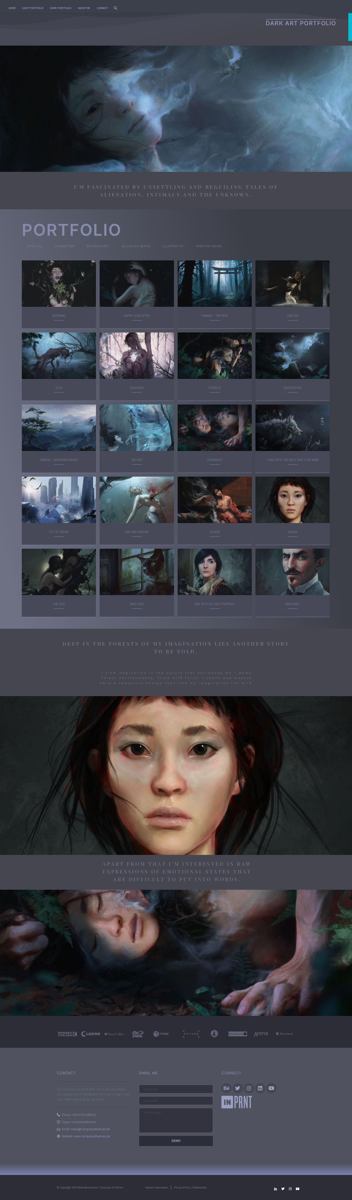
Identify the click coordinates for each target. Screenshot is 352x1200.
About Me (84, 8)
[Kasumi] (287, 499)
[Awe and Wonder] (137, 499)
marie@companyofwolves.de (90, 1129)
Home (12, 8)
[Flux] (54, 355)
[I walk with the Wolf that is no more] (287, 427)
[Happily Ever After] (137, 283)
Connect (102, 8)
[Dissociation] (287, 355)
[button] (115, 8)
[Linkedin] (260, 1088)
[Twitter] (283, 1188)
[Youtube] (297, 1188)
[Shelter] (287, 283)
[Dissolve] (209, 355)
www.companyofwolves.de (92, 1136)
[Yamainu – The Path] (209, 283)
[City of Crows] (54, 499)
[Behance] (226, 1088)
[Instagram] (249, 1088)
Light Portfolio (33, 8)
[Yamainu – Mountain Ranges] (59, 427)
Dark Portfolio (60, 8)
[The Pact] (137, 427)
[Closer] (215, 499)
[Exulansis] (132, 355)
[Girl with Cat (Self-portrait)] (215, 571)
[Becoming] (54, 283)
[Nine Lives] (137, 571)
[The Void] (59, 571)
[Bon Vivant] (293, 571)
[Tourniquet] (209, 427)
